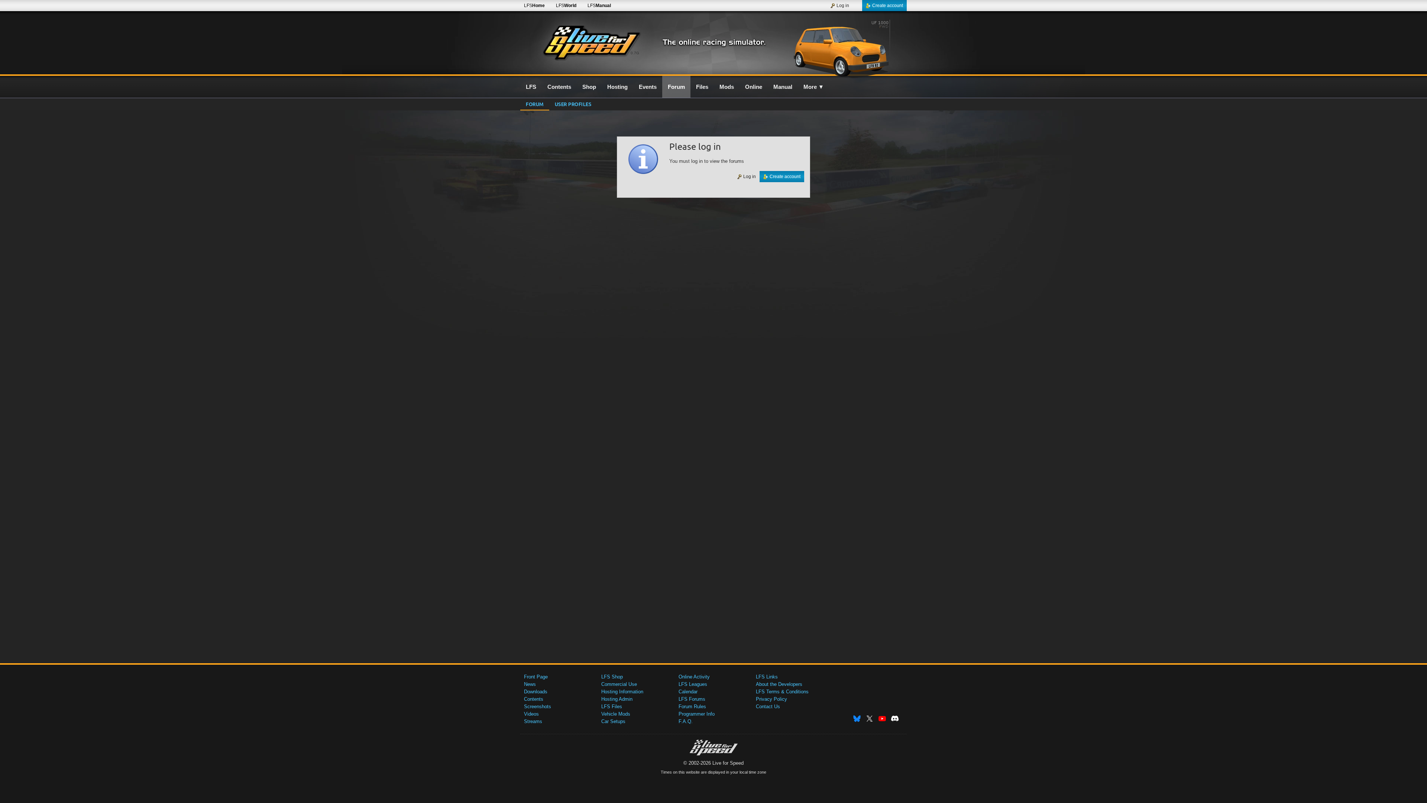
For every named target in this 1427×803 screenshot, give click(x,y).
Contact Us (768, 706)
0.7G (635, 53)
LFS (534, 5)
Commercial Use (619, 684)
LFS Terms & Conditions (782, 691)
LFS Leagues (693, 684)
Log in (843, 5)
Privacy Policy (771, 699)
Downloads (535, 691)
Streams (533, 721)
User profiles (573, 104)
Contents (533, 699)
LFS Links (767, 677)
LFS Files (611, 706)
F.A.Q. (686, 721)
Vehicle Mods (615, 714)
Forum (535, 104)
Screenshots (537, 706)
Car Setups (613, 721)
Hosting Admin (616, 699)
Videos (531, 714)
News (530, 684)
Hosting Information (622, 691)
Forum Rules (692, 706)
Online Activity (694, 677)
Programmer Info (697, 714)
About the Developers (779, 684)
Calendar (688, 691)
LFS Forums (692, 699)
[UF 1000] (843, 47)
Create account (887, 5)
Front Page (536, 677)
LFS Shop (612, 677)
